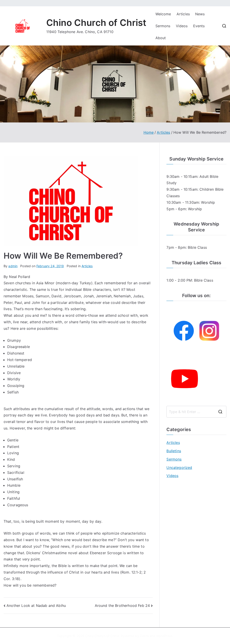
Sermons (162, 26)
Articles (183, 14)
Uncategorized (179, 467)
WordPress (164, 636)
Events (199, 26)
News (200, 14)
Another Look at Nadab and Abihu (36, 605)
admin (13, 266)
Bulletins (173, 451)
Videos (182, 26)
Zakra (144, 636)
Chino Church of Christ (96, 22)
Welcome (163, 14)
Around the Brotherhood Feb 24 (122, 605)
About (160, 38)
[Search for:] (196, 411)
